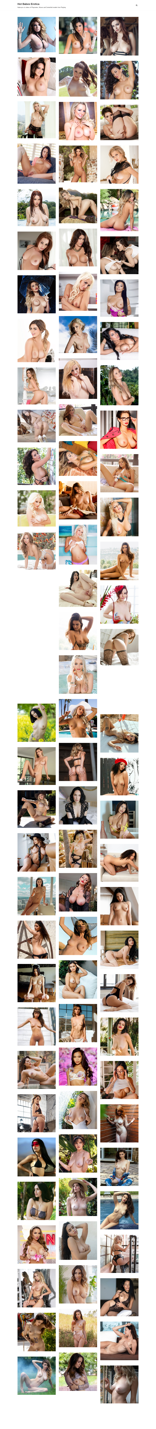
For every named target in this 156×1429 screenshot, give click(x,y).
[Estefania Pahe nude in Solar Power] (37, 1157)
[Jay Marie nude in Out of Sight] (78, 1153)
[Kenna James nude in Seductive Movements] (37, 1113)
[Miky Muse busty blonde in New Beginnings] (119, 1384)
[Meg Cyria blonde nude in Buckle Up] (78, 849)
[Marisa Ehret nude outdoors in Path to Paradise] (37, 723)
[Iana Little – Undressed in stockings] (37, 594)
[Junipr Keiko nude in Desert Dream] (119, 733)
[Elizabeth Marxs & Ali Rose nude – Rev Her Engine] (119, 255)
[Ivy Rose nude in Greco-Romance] (37, 1026)
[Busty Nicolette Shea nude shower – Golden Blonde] (119, 517)
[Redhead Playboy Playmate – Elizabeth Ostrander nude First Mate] (37, 34)
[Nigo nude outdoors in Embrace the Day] (78, 979)
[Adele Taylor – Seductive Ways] (37, 77)
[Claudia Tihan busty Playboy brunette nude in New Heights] (78, 1240)
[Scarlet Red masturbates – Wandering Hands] (37, 638)
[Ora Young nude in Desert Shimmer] (78, 936)
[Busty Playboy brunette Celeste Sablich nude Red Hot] (78, 35)
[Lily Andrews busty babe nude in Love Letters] (119, 1080)
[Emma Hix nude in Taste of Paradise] (78, 718)
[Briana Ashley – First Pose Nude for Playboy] (119, 298)
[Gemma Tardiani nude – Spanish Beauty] (78, 378)
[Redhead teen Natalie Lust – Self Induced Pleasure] (78, 420)
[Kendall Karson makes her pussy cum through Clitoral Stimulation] (78, 588)
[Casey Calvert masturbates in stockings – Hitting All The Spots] (119, 122)
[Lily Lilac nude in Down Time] (119, 863)
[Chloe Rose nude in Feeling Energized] (119, 906)
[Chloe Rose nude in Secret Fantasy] (119, 950)
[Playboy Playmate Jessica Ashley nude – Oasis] (78, 500)
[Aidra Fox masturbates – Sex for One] (37, 164)
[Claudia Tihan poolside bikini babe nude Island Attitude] (37, 1201)
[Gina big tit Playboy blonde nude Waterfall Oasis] (78, 1110)
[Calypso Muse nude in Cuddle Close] (119, 993)
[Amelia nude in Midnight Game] (78, 762)
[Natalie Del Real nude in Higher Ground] (119, 1037)
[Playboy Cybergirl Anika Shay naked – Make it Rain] (37, 294)
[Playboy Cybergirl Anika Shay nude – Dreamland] (37, 385)
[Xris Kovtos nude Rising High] (37, 896)
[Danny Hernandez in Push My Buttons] (78, 1284)
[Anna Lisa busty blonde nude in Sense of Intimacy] (37, 766)
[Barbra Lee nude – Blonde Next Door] (78, 544)
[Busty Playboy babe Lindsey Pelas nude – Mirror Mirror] (119, 690)
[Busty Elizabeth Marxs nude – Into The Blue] (37, 207)
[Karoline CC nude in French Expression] (37, 1332)
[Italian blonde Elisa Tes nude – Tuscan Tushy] (78, 291)
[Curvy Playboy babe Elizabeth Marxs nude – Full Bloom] (119, 604)
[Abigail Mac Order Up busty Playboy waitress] (37, 1244)
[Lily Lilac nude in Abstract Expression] (119, 776)
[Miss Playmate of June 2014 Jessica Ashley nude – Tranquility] (78, 631)
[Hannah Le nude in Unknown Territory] (37, 940)
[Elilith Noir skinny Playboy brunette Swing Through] (119, 1341)
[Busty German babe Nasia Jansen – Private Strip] (119, 341)
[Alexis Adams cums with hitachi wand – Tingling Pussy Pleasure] (119, 473)
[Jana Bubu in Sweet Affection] (78, 1372)
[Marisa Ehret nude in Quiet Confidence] (78, 805)
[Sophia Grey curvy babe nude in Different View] (37, 1070)
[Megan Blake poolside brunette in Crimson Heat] (119, 1210)
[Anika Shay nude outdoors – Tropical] (78, 458)
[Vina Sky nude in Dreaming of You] (78, 1067)
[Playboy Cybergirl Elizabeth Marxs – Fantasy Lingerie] (119, 36)
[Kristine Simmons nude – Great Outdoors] (78, 78)
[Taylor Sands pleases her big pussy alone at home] (37, 426)
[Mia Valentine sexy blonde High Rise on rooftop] (119, 1254)
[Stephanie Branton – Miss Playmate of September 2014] (119, 164)
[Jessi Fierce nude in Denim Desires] (119, 1167)
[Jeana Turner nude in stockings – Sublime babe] (37, 551)
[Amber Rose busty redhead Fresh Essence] (119, 1123)
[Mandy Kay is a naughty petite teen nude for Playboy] (119, 647)
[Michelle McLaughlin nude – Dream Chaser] (78, 334)
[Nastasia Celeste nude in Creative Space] (78, 1023)
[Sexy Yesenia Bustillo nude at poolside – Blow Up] (119, 210)
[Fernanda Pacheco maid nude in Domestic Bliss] (37, 983)
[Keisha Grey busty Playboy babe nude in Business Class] (37, 852)
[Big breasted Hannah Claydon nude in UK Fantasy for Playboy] (78, 121)
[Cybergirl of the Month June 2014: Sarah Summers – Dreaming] (37, 508)
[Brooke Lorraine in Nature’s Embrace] (78, 1197)
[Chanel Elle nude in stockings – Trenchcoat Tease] (37, 119)
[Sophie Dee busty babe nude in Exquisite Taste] (78, 892)
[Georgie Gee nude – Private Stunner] (119, 385)
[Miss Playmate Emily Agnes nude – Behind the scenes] (119, 430)
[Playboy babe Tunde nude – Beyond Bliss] (37, 251)
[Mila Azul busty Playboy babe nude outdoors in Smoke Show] (37, 1376)
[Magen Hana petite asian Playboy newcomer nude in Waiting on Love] (119, 1297)
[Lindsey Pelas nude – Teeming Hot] (78, 674)
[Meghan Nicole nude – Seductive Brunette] (78, 247)
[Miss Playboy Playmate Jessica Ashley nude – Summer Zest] (119, 561)
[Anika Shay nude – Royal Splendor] (37, 340)
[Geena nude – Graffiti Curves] (37, 466)
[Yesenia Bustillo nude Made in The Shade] (78, 164)
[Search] (136, 5)
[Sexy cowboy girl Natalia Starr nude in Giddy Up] (78, 205)
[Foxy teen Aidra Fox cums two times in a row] (37, 680)
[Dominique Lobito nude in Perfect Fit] (119, 820)
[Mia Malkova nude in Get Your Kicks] (37, 809)
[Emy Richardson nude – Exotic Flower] (119, 80)
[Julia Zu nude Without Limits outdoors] (78, 1328)
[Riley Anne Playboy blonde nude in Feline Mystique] (37, 1288)
